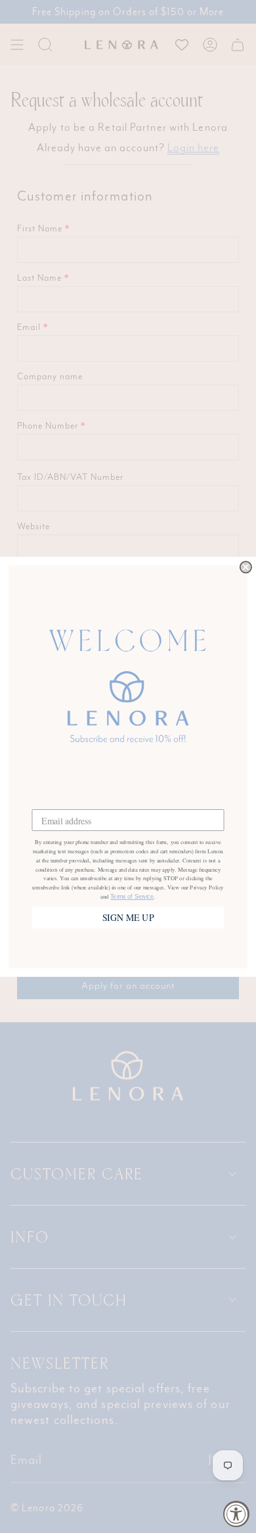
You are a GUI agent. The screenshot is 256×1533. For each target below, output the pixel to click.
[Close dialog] (245, 567)
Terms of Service (132, 896)
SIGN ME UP (128, 917)
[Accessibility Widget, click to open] (236, 1514)
